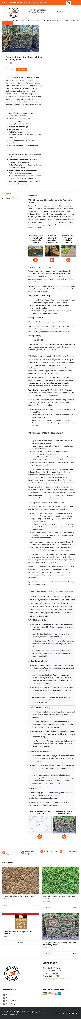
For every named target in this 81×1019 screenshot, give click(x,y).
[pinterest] (66, 1013)
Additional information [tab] (10, 198)
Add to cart (21, 69)
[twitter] (59, 1013)
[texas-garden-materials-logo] (13, 7)
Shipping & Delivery (12, 1001)
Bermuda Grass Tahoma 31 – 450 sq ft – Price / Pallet (60, 897)
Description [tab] (6, 194)
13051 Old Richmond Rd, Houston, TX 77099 (48, 322)
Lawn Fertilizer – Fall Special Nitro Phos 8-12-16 (18, 932)
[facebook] (56, 1013)
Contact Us (9, 995)
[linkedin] (73, 1013)
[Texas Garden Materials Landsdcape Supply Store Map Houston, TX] (39, 817)
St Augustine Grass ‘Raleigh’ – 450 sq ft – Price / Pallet (59, 943)
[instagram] (63, 1013)
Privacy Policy (10, 1004)
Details (36, 905)
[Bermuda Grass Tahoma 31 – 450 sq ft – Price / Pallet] (60, 880)
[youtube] (69, 1013)
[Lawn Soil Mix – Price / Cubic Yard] (20, 880)
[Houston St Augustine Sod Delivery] (52, 246)
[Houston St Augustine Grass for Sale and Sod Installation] (35, 246)
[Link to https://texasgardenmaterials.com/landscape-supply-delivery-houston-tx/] (52, 260)
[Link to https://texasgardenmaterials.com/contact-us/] (35, 260)
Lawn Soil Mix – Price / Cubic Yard (19, 896)
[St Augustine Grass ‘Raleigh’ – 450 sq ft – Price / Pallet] (60, 926)
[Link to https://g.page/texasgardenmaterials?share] (39, 836)
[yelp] (76, 1013)
